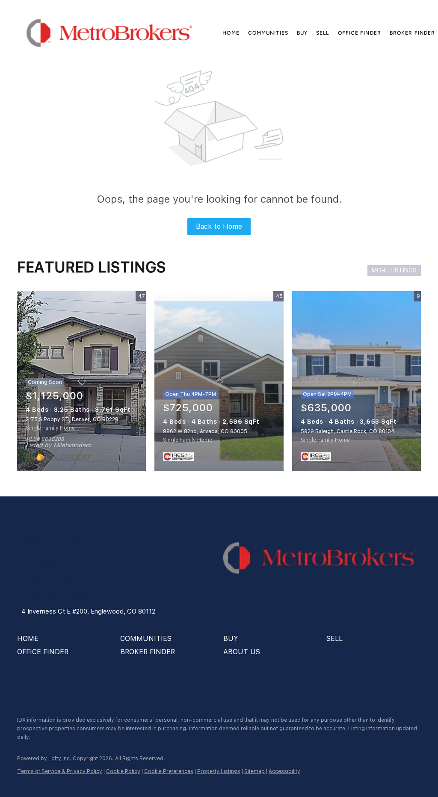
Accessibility (284, 771)
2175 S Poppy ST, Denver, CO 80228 (72, 419)
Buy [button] (302, 33)
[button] (109, 33)
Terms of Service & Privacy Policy (59, 771)
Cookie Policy (123, 771)
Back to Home (219, 226)
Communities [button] (268, 33)
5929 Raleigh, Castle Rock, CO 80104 (347, 431)
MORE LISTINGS (394, 270)
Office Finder (359, 33)
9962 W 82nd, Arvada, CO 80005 (205, 431)
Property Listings (218, 771)
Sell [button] (322, 33)
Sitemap (254, 771)
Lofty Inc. (59, 759)
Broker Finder (412, 33)
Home (230, 33)
